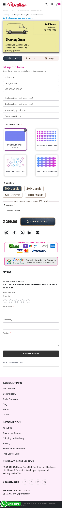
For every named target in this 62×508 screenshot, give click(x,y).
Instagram (38, 482)
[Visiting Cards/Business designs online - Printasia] (14, 4)
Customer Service (12, 433)
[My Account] (52, 4)
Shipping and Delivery (13, 438)
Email (37, 232)
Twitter (22, 232)
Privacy (6, 443)
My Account (9, 388)
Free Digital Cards (11, 453)
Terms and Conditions (14, 448)
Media (6, 409)
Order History (9, 393)
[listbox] (31, 154)
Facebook (14, 232)
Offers (6, 414)
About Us (7, 427)
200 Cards (34, 189)
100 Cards (12, 189)
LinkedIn (29, 232)
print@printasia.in (21, 493)
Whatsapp (6, 232)
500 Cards (12, 195)
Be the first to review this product (18, 18)
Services (5, 11)
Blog (5, 404)
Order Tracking (10, 399)
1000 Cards (35, 195)
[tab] (31, 272)
